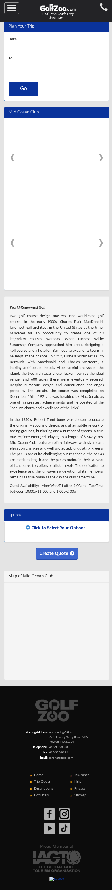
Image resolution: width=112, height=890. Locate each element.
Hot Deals (41, 795)
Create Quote (54, 553)
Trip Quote (42, 781)
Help (77, 781)
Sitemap (80, 795)
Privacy (80, 788)
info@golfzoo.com (61, 758)
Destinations (43, 788)
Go (23, 88)
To (11, 58)
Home (38, 775)
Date (13, 39)
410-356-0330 (58, 747)
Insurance (81, 775)
